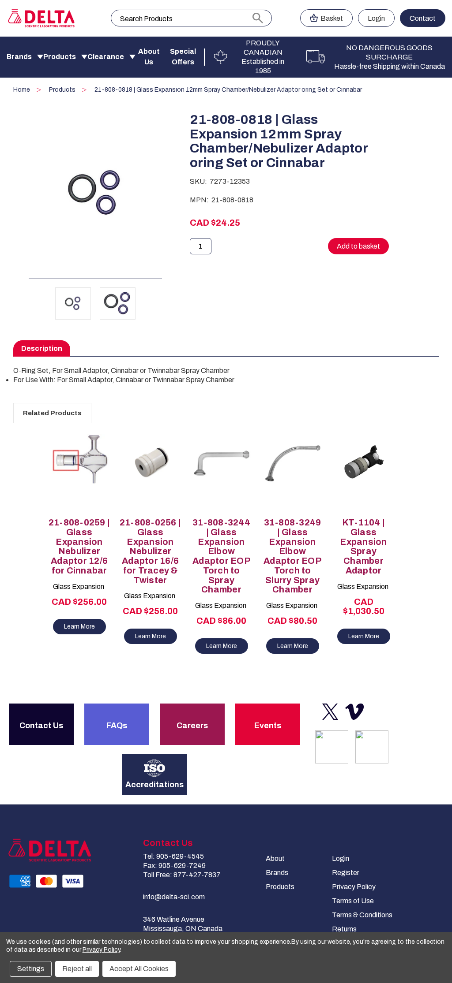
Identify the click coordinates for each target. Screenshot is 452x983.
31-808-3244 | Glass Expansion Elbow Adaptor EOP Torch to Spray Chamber (221, 556)
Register (345, 872)
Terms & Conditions (362, 915)
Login (376, 18)
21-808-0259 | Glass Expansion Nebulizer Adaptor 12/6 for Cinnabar (79, 546)
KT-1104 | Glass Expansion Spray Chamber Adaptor (363, 546)
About (275, 858)
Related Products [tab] (52, 413)
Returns (344, 929)
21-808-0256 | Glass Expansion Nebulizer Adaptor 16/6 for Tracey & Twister (150, 551)
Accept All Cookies (139, 968)
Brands (19, 56)
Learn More (79, 626)
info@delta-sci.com (174, 897)
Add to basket (79, 480)
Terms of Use (353, 901)
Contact (423, 18)
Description (41, 348)
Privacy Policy (354, 886)
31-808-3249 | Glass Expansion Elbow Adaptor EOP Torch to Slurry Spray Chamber (292, 556)
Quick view (75, 465)
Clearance (105, 56)
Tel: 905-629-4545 (173, 856)
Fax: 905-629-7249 (174, 865)
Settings (30, 968)
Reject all (77, 968)
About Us (149, 57)
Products (59, 56)
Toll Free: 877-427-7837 (182, 875)
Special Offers (183, 57)
